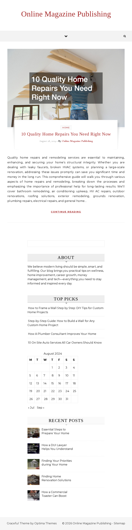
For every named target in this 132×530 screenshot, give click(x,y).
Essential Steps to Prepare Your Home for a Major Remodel (56, 432)
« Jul (31, 407)
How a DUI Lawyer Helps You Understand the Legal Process (57, 447)
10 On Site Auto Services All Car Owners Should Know (65, 342)
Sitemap (119, 523)
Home (66, 127)
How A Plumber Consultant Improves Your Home (62, 334)
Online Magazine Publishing (66, 14)
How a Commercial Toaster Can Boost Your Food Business (55, 494)
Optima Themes (45, 523)
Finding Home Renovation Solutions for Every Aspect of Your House (56, 479)
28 (46, 399)
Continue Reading (66, 211)
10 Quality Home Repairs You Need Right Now (66, 134)
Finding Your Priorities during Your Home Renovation (57, 463)
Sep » (40, 407)
